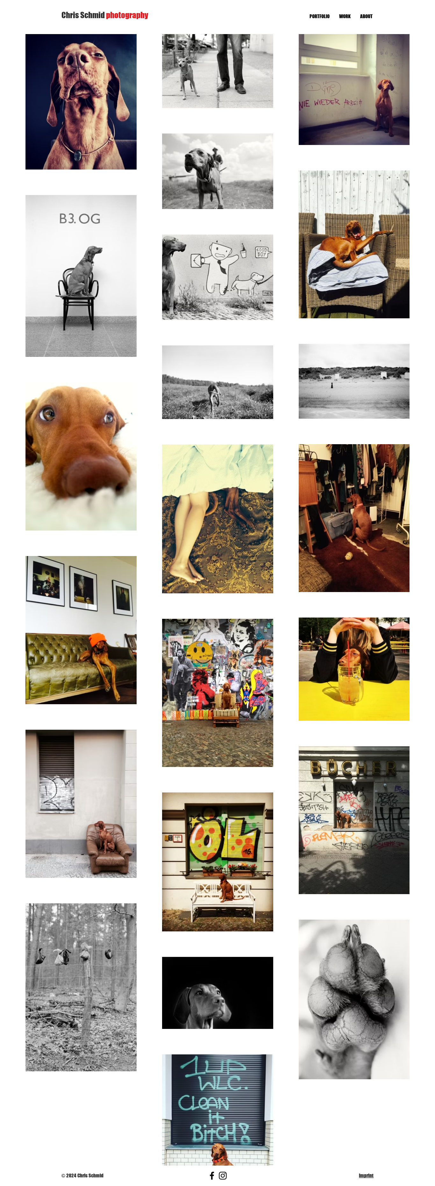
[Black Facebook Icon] (212, 1175)
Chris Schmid (104, 15)
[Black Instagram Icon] (223, 1175)
